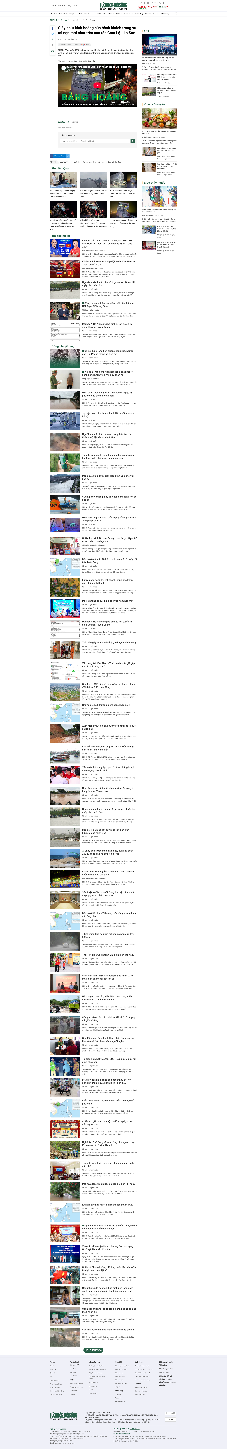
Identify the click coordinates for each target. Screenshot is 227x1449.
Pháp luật (75, 20)
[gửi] (133, 141)
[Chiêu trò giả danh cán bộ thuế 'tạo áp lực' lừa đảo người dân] (65, 1129)
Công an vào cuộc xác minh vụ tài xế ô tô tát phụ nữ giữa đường (108, 1019)
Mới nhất (75, 122)
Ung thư (117, 1387)
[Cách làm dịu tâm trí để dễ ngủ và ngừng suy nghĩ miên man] (149, 167)
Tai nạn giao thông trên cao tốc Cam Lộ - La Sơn (102, 162)
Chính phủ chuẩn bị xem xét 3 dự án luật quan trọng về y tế (167, 90)
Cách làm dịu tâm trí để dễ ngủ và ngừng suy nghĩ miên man (167, 166)
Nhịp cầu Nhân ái (165, 1376)
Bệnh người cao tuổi (122, 1366)
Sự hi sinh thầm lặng (57, 1391)
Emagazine (93, 1386)
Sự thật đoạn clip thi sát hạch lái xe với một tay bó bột (108, 415)
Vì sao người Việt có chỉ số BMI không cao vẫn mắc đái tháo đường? (167, 77)
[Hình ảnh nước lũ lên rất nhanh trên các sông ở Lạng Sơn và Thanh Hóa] (65, 796)
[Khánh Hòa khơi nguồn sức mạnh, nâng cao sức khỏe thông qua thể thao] (65, 879)
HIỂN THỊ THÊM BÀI (93, 1350)
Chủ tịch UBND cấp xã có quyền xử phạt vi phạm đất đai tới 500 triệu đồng (108, 686)
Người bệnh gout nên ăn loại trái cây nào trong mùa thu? (159, 132)
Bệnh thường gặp (121, 1369)
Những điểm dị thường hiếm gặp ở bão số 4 (106, 704)
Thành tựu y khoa (56, 1384)
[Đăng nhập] (163, 3)
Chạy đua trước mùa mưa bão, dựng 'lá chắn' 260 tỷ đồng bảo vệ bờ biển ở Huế (107, 852)
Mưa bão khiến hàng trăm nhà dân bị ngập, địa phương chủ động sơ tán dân (107, 394)
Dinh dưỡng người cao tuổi (144, 1369)
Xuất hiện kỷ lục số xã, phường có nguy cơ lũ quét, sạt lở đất (109, 727)
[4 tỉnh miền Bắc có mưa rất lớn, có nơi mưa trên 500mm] (65, 941)
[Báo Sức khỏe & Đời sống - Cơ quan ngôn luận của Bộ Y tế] (113, 5)
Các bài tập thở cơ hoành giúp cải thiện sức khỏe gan (166, 150)
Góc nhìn (92, 20)
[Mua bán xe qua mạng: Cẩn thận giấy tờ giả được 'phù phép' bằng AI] (65, 525)
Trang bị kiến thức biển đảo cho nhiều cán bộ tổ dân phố (108, 1165)
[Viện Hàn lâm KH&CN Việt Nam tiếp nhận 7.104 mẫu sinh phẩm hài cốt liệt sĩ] (65, 983)
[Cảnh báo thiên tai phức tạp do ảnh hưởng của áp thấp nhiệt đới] (65, 1316)
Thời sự (61, 14)
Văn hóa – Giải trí (165, 1379)
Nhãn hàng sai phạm (166, 1369)
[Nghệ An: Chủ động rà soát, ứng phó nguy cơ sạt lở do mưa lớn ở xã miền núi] (65, 1150)
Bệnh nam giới (120, 1376)
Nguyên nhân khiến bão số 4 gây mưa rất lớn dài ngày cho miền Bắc (108, 284)
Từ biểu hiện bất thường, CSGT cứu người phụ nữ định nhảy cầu (109, 1060)
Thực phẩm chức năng (142, 1380)
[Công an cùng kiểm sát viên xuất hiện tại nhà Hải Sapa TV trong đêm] (65, 311)
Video (91, 1390)
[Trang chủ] (51, 14)
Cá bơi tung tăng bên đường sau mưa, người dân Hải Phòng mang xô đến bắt (107, 352)
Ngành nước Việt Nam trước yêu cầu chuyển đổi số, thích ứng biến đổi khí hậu (109, 1227)
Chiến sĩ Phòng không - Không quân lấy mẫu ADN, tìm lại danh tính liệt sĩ (109, 1269)
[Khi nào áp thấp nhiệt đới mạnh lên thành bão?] (65, 1212)
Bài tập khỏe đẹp (120, 1401)
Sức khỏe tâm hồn (121, 1383)
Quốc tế (84, 20)
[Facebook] (144, 3)
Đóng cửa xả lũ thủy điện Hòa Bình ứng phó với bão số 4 (108, 477)
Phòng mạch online (152, 14)
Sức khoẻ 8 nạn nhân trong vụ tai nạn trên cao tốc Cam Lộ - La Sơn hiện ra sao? (62, 193)
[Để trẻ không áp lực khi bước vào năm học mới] (65, 608)
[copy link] (52, 39)
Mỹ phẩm (118, 1394)
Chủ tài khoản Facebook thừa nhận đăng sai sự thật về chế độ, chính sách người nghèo (108, 1040)
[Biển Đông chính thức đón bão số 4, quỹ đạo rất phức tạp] (65, 1108)
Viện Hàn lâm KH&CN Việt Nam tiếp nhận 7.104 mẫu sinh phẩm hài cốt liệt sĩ (108, 977)
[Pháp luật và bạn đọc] (152, 7)
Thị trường (165, 14)
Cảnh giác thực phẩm (142, 1376)
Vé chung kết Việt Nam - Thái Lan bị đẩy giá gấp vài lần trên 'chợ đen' (108, 665)
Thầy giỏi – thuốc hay (96, 1366)
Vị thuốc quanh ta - (149, 137)
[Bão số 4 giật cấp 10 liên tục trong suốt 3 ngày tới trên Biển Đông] (65, 567)
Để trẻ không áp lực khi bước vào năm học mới (107, 600)
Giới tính (119, 14)
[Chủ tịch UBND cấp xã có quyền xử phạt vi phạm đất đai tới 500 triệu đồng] (65, 692)
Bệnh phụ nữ (119, 1373)
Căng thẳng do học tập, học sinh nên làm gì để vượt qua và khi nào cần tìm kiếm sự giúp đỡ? (107, 1289)
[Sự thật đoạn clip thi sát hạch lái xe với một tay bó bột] (65, 421)
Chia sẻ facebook (59, 156)
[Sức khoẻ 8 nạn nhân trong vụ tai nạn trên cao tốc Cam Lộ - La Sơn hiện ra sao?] (63, 180)
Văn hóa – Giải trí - (89, 250)
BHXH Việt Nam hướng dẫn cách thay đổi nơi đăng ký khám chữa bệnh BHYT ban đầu (106, 1081)
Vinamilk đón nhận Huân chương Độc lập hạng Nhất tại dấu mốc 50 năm (107, 1248)
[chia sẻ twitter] (52, 34)
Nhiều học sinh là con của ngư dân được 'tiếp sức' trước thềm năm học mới (109, 540)
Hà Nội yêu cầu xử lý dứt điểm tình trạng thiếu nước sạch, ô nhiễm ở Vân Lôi (107, 998)
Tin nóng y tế (54, 1380)
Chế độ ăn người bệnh (142, 1373)
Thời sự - (86, 310)
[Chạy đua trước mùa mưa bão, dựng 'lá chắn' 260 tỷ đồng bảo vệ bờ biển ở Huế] (65, 858)
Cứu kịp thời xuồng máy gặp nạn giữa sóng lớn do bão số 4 (109, 498)
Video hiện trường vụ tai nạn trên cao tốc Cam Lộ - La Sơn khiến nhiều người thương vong (93, 223)
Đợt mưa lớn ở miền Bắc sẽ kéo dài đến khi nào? (108, 1183)
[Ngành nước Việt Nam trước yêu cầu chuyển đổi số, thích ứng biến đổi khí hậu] (65, 1233)
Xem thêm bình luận (65, 128)
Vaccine (72, 1394)
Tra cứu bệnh (71, 14)
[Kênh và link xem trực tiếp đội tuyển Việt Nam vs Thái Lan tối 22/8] (65, 269)
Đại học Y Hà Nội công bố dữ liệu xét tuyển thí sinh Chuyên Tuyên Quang (107, 325)
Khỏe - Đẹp (139, 14)
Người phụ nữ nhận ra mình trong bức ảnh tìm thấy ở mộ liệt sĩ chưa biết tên (107, 436)
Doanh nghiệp (164, 1372)
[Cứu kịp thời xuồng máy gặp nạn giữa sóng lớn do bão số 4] (65, 504)
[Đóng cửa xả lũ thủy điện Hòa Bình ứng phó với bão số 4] (65, 483)
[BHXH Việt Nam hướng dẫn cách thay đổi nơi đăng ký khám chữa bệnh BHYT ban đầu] (65, 1087)
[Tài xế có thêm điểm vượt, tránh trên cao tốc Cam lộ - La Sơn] (123, 180)
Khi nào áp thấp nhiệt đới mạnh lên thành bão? (107, 1204)
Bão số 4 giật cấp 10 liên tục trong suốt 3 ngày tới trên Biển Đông (109, 561)
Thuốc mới (73, 1390)
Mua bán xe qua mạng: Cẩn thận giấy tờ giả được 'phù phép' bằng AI (109, 519)
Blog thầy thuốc (154, 182)
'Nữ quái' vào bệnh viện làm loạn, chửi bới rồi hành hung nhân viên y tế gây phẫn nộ (107, 373)
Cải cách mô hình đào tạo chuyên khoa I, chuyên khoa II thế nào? (166, 244)
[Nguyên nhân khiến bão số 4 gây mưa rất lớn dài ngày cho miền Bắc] (65, 290)
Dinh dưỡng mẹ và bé (142, 1366)
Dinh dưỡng (128, 14)
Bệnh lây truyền (140, 1394)
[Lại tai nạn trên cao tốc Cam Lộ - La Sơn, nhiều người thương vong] (123, 209)
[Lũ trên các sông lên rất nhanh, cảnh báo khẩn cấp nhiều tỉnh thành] (65, 587)
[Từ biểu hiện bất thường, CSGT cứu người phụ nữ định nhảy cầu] (65, 1066)
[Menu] (172, 14)
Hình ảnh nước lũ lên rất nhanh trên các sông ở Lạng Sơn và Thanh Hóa (107, 790)
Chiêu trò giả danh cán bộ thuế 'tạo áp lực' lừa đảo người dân (107, 1123)
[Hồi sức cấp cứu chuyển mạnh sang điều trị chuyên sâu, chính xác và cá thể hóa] (159, 44)
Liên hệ (170, 1419)
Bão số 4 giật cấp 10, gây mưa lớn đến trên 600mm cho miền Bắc (105, 831)
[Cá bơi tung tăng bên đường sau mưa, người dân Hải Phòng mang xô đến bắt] (65, 358)
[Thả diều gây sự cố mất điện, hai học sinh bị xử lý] (65, 650)
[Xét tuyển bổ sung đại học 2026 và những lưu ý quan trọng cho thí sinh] (65, 775)
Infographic (93, 1393)
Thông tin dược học (76, 1387)
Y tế (55, 14)
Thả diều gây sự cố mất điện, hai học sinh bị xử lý (109, 642)
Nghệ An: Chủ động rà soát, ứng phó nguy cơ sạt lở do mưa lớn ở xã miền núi (108, 1144)
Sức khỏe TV (82, 14)
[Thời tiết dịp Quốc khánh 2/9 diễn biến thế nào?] (65, 962)
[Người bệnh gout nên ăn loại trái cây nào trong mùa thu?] (159, 118)
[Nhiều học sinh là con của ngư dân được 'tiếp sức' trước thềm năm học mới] (65, 546)
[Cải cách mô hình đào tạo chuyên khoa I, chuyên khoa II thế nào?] (149, 245)
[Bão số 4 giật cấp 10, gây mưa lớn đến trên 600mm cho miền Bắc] (65, 837)
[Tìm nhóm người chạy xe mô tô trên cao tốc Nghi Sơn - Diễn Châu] (93, 180)
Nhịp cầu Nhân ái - (89, 545)
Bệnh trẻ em (119, 1380)
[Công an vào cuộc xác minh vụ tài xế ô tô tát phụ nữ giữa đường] (65, 1025)
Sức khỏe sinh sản (141, 1391)
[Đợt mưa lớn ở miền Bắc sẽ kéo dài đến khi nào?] (65, 1191)
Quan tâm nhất (63, 122)
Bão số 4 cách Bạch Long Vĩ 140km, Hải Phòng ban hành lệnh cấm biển (108, 748)
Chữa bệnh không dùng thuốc (97, 1378)
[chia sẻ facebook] (52, 28)
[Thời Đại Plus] (163, 7)
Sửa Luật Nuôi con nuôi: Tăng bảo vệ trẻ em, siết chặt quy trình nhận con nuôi (108, 894)
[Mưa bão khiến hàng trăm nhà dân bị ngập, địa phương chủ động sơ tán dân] (65, 400)
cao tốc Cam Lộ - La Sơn (69, 162)
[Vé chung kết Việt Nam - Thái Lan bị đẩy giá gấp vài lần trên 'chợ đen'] (65, 671)
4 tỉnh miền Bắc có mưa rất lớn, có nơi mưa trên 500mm (108, 935)
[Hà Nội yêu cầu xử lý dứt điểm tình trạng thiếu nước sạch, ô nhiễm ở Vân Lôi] (65, 1004)
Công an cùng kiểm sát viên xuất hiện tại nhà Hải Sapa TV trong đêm (108, 305)
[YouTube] (148, 3)
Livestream (73, 1376)
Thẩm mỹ (118, 1398)
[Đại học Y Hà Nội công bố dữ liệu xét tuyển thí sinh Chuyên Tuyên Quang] (65, 331)
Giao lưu (73, 1372)
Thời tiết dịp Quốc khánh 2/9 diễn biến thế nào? (108, 954)
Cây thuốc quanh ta (96, 1373)
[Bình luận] (52, 52)
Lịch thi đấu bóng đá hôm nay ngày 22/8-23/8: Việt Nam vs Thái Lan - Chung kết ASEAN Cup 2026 (107, 243)
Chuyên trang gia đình (167, 1382)
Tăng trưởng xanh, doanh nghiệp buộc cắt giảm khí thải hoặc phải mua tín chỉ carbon (108, 457)
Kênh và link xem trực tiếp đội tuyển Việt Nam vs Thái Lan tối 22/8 (108, 263)
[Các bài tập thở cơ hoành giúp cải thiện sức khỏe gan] (149, 151)
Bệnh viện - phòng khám (97, 1369)
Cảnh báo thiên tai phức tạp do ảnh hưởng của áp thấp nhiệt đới (109, 1310)
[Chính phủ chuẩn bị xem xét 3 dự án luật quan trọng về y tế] (149, 91)
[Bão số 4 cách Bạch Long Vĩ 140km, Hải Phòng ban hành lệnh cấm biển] (65, 754)
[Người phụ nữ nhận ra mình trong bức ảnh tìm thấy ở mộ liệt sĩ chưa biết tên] (65, 442)
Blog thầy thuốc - (148, 215)
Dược (99, 14)
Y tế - (144, 63)
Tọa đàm (73, 1369)
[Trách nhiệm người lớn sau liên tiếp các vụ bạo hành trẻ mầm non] (159, 196)
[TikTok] (141, 3)
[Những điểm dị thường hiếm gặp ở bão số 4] (65, 712)
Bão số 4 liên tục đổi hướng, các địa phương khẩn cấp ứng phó (109, 915)
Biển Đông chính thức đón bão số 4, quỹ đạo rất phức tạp (108, 1102)
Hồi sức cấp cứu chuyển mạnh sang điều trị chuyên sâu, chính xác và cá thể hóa (158, 59)
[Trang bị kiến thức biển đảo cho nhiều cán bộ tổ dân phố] (65, 1170)
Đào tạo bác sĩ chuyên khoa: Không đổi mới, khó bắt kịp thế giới (166, 229)
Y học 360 (92, 14)
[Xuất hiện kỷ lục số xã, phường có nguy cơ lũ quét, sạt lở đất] (65, 733)
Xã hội (67, 20)
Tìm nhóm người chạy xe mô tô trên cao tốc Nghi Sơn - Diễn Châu (93, 193)
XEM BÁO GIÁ (135, 1429)
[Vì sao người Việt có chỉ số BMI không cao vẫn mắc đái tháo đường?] (149, 78)
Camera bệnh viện (56, 1394)
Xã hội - (85, 289)
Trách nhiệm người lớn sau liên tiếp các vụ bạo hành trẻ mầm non (159, 211)
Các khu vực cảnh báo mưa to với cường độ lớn (108, 1329)
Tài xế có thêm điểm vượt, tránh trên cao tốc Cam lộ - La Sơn (122, 193)
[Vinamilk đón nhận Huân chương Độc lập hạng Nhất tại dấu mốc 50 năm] (65, 1254)
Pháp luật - (86, 379)
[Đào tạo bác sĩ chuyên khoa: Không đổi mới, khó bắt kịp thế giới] (149, 230)
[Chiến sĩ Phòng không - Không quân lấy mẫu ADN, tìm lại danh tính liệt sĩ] (65, 1275)
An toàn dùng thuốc (76, 1383)
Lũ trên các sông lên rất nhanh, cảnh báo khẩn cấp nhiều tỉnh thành (107, 581)
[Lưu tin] (52, 45)
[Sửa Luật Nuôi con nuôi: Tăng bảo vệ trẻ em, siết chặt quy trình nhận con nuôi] (65, 900)
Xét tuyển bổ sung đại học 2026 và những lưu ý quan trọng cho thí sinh (108, 769)
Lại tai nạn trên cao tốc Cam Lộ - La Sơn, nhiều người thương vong (123, 223)
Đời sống (162, 1385)
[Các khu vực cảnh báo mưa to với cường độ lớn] (65, 1337)
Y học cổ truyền (108, 14)
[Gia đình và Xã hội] (141, 8)
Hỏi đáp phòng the (141, 1387)
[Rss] (174, 1413)
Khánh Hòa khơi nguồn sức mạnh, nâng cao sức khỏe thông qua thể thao (108, 873)
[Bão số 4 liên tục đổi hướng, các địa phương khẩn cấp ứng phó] (65, 921)
